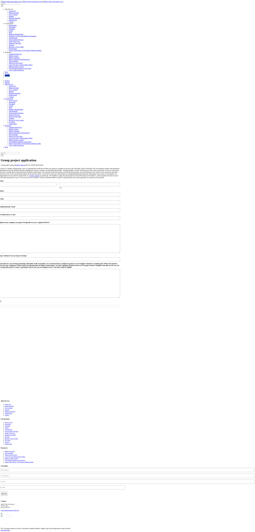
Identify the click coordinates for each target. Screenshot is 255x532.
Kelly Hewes (21, 165)
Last (60, 187)
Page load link (5, 530)
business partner (35, 176)
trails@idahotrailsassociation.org (10, 510)
